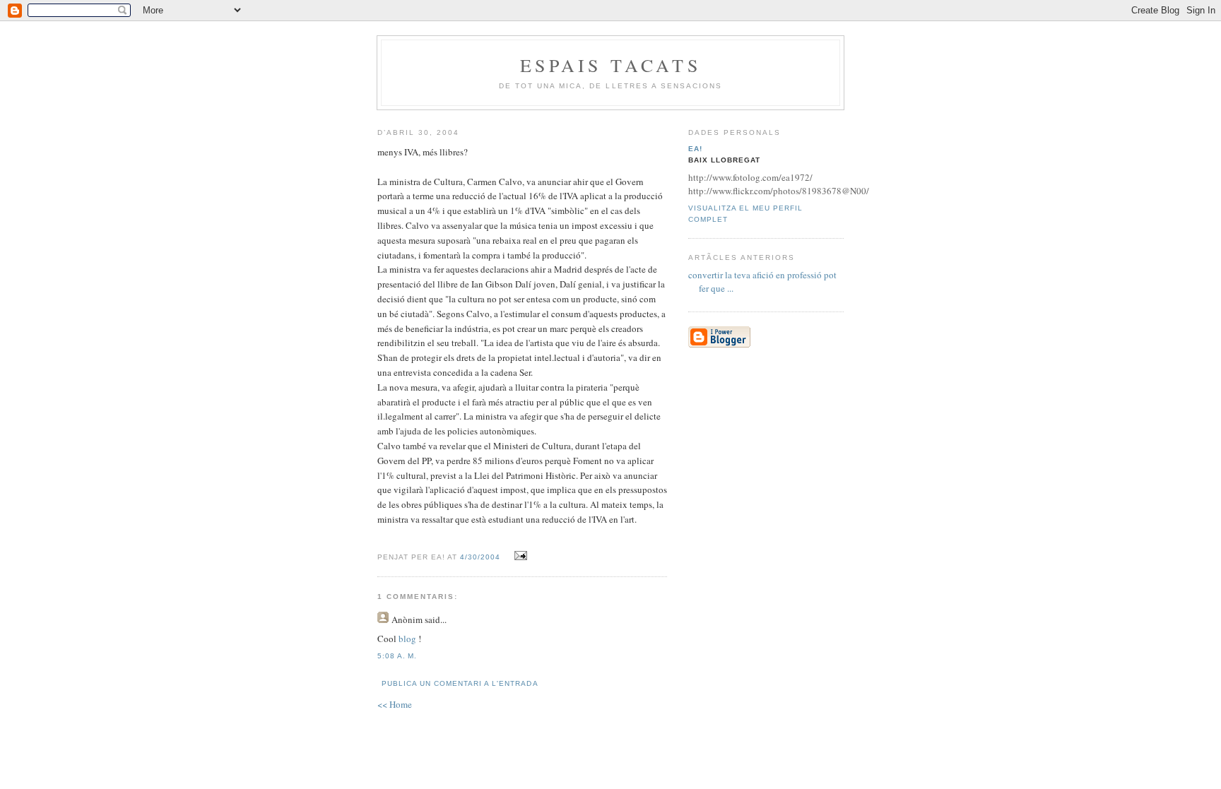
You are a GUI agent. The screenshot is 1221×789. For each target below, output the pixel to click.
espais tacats (610, 65)
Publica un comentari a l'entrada (460, 683)
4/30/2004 (480, 557)
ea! (695, 149)
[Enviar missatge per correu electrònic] (518, 556)
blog (408, 638)
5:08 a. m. (397, 656)
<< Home (394, 704)
